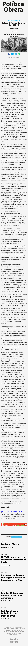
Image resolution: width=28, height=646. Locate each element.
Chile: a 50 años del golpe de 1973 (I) (11, 511)
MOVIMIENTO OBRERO (8, 628)
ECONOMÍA (22, 628)
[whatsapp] (19, 54)
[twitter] (12, 54)
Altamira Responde (14, 634)
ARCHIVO (22, 631)
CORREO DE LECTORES (9, 631)
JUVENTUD (19, 630)
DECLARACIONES (11, 633)
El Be (16, 28)
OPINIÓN (18, 633)
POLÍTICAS (8, 627)
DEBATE (17, 631)
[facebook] (9, 54)
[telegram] (15, 54)
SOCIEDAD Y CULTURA (11, 630)
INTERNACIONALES (14, 20)
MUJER (16, 628)
